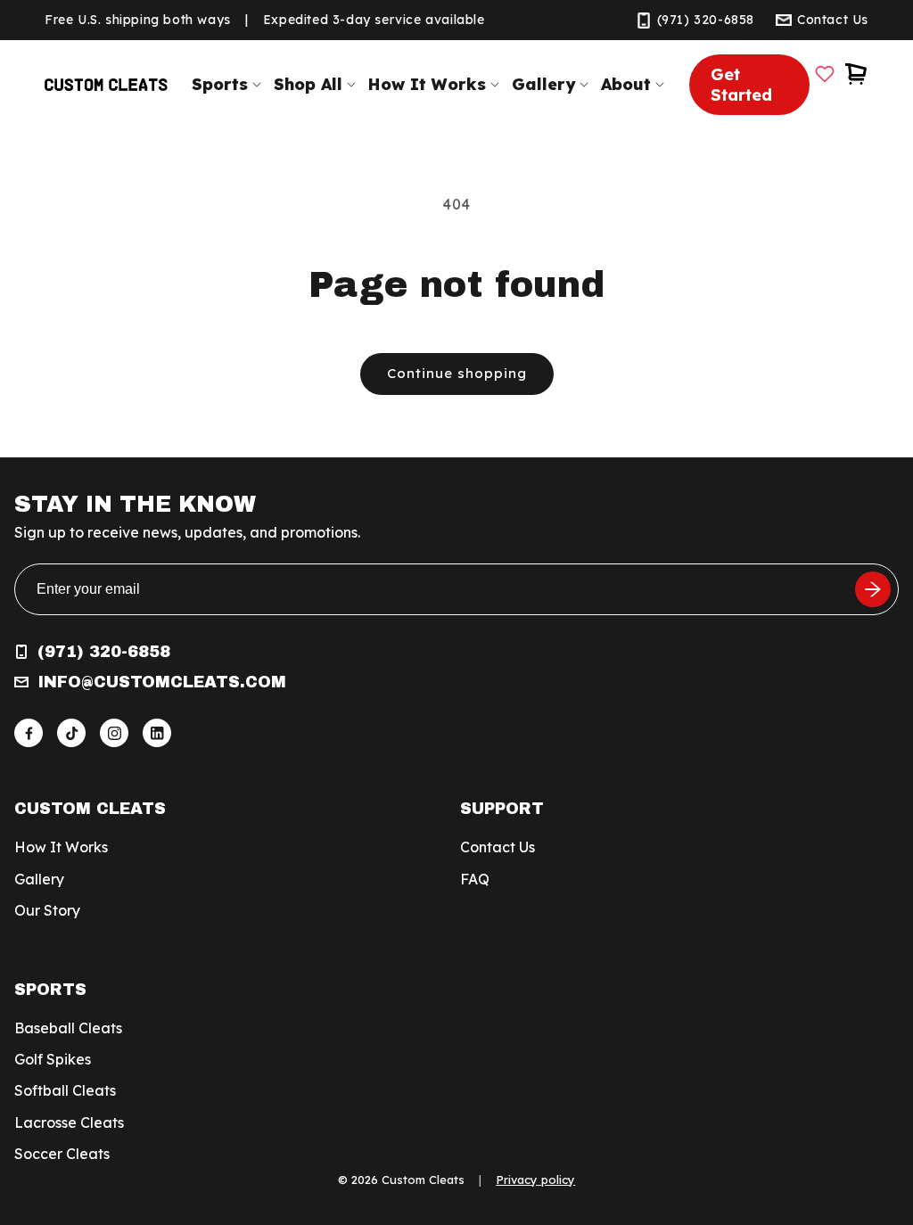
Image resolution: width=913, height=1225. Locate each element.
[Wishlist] (825, 74)
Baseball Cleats (68, 1028)
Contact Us (497, 847)
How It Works (61, 847)
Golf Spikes (52, 1059)
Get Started (741, 84)
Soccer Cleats (62, 1154)
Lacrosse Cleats (69, 1122)
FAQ (474, 879)
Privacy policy (535, 1179)
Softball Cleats (65, 1090)
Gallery (39, 879)
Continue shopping (457, 373)
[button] (230, 84)
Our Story (47, 910)
